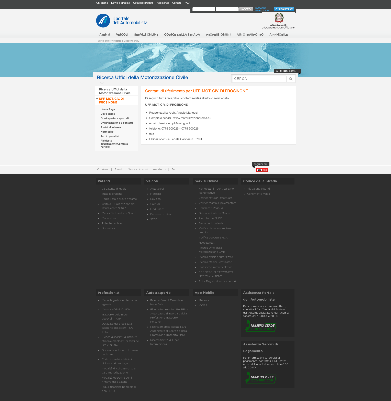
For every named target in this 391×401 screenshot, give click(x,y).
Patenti (104, 181)
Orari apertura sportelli (115, 118)
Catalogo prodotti (143, 2)
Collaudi (155, 204)
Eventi (118, 169)
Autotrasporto (158, 292)
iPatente (204, 300)
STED (153, 219)
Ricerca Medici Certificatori (215, 262)
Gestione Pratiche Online (214, 213)
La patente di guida (114, 189)
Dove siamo (108, 113)
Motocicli (155, 194)
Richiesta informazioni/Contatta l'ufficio (114, 143)
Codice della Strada (260, 181)
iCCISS (203, 305)
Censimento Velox (258, 194)
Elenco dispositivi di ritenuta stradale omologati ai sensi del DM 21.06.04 (120, 341)
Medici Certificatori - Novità (119, 213)
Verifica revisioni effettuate (215, 198)
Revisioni (155, 199)
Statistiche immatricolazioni (216, 267)
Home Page (108, 109)
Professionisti (109, 292)
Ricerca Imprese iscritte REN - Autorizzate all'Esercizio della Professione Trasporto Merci (169, 331)
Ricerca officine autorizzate (216, 257)
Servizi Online (206, 181)
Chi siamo (102, 2)
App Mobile (204, 292)
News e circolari (120, 2)
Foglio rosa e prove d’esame (119, 199)
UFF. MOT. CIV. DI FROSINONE (111, 100)
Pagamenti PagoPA (211, 208)
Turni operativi (110, 136)
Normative (107, 131)
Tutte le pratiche (112, 194)
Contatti (176, 2)
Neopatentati (207, 243)
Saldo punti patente (211, 223)
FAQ (187, 2)
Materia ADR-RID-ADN (116, 309)
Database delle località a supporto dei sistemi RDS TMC (117, 328)
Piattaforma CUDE (210, 218)
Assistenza (163, 2)
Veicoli (152, 181)
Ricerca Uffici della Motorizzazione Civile (115, 91)
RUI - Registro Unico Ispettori (217, 281)
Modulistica (109, 218)
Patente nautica (112, 223)
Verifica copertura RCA (213, 237)
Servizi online (104, 40)
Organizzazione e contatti (117, 122)
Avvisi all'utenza (111, 127)
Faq (173, 169)
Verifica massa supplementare (217, 203)
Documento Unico (161, 214)
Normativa (108, 228)
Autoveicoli (157, 189)
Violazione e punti (258, 189)
